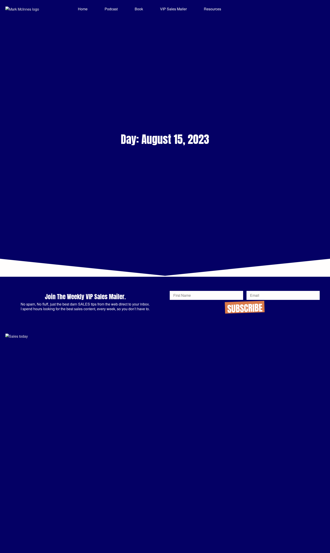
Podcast (111, 8)
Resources (212, 8)
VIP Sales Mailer (173, 8)
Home (83, 8)
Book (139, 8)
